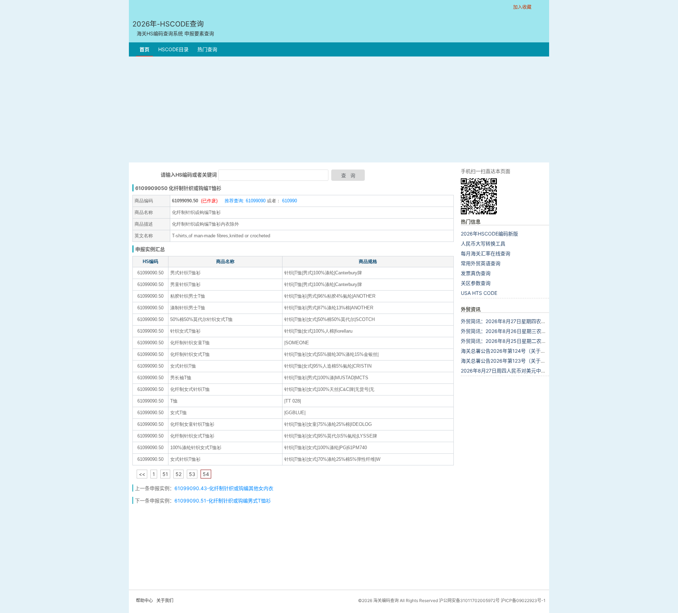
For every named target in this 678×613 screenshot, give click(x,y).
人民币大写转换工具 (483, 243)
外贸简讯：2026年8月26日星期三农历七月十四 (513, 331)
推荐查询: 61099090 (245, 200)
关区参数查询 (475, 283)
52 (179, 474)
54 (206, 474)
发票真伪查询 (475, 273)
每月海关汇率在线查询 (485, 253)
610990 (289, 200)
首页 (144, 49)
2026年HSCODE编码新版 (489, 234)
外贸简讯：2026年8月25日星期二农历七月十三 (513, 341)
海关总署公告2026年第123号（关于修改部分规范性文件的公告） (533, 361)
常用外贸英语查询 (480, 263)
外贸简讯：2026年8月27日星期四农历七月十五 (513, 321)
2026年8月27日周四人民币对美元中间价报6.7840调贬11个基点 (531, 371)
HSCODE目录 (173, 49)
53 (192, 474)
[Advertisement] (339, 109)
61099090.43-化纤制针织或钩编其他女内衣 (224, 488)
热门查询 (207, 49)
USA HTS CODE (479, 293)
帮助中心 (144, 600)
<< (142, 474)
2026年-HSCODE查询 (173, 28)
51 (165, 474)
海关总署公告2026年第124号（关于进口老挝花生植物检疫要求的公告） (540, 351)
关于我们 (164, 600)
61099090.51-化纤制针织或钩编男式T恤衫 (222, 501)
